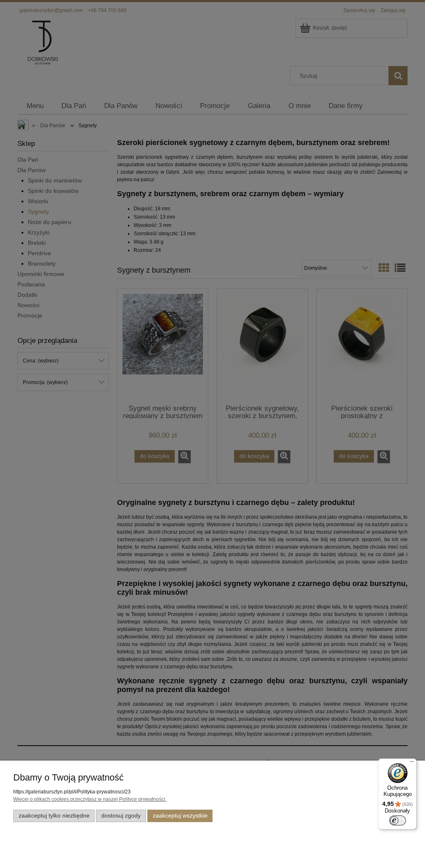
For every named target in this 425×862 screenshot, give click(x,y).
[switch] (397, 820)
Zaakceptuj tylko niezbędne (54, 816)
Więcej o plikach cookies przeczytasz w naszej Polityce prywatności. (89, 799)
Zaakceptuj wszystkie (180, 816)
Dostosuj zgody (121, 816)
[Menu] (412, 763)
